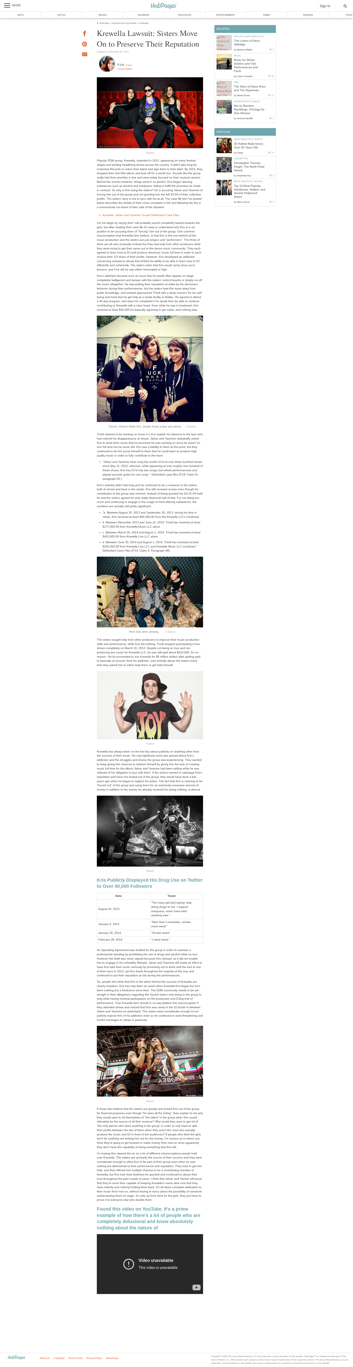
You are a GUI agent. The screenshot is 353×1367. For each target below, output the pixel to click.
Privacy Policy (94, 1358)
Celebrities (241, 158)
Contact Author (124, 69)
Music (237, 55)
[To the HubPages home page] (16, 1357)
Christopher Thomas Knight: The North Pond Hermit (249, 166)
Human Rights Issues (247, 101)
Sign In (325, 6)
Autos (61, 15)
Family (267, 15)
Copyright (59, 1358)
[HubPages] (163, 6)
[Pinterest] (84, 45)
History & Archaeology (249, 36)
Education (184, 15)
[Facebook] (84, 34)
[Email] (84, 54)
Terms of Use (75, 1358)
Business (143, 15)
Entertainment (225, 15)
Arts (20, 15)
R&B (236, 82)
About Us (45, 1358)
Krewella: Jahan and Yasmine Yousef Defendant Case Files (141, 215)
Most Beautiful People (248, 139)
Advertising (112, 1358)
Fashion (308, 15)
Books (103, 15)
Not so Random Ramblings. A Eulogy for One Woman (249, 109)
